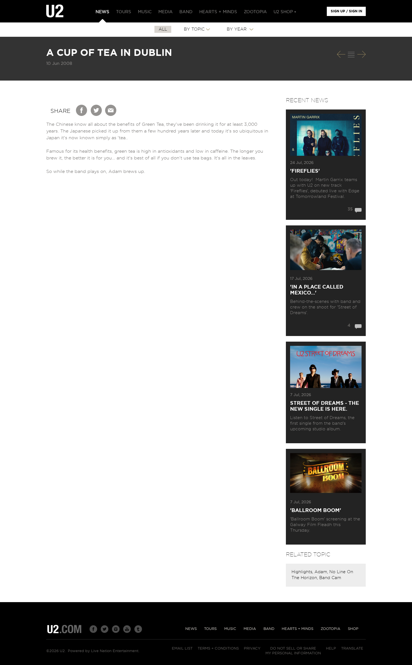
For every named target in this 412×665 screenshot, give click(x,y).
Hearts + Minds (297, 629)
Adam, (321, 572)
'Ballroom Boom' (315, 510)
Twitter (96, 110)
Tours (210, 629)
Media (250, 629)
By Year (237, 29)
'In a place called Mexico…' (316, 290)
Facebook (82, 110)
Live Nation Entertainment (114, 651)
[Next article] (361, 54)
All (163, 29)
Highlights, (302, 572)
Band (268, 629)
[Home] (54, 11)
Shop (353, 629)
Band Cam (330, 578)
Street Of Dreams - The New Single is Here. (324, 406)
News (191, 629)
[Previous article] (341, 54)
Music (230, 629)
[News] (351, 54)
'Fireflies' (305, 171)
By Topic (194, 29)
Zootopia (330, 629)
